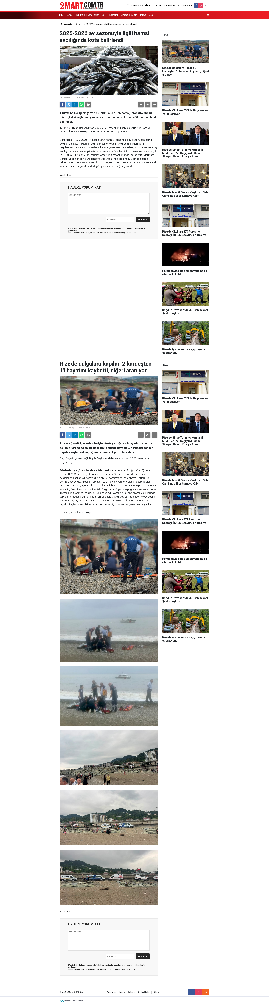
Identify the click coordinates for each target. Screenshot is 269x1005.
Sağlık (152, 15)
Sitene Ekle (159, 992)
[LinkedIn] (75, 104)
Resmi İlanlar (92, 15)
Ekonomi (113, 15)
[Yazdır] (88, 104)
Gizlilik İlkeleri (144, 992)
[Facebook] (62, 104)
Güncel (70, 15)
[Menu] (208, 15)
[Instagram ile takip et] (200, 5)
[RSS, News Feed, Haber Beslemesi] (205, 992)
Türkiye (79, 15)
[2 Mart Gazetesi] (81, 5)
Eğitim (134, 15)
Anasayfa (67, 24)
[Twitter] (69, 104)
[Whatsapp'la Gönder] (81, 104)
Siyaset (124, 15)
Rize (61, 15)
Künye (122, 992)
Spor (104, 15)
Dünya (143, 15)
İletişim (131, 992)
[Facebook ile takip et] (196, 5)
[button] (141, 104)
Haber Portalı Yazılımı (73, 1001)
